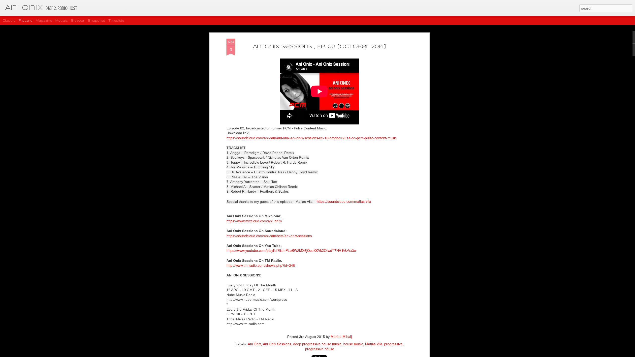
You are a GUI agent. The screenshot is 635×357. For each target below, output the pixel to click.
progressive (393, 343)
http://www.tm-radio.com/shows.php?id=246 (260, 265)
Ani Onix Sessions (277, 343)
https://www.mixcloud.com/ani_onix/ (254, 220)
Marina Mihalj (341, 336)
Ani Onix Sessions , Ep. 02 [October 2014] (319, 46)
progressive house (319, 348)
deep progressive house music (317, 343)
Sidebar (78, 20)
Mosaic (61, 20)
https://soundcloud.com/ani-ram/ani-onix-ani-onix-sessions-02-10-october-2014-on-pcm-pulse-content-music (311, 137)
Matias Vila (373, 343)
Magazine (44, 20)
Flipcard (25, 20)
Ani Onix (254, 343)
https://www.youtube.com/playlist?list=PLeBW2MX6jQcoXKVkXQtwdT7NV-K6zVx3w (291, 250)
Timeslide (116, 20)
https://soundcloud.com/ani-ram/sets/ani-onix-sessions (269, 235)
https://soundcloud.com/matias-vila (344, 201)
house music (353, 343)
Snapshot (96, 20)
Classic (8, 20)
